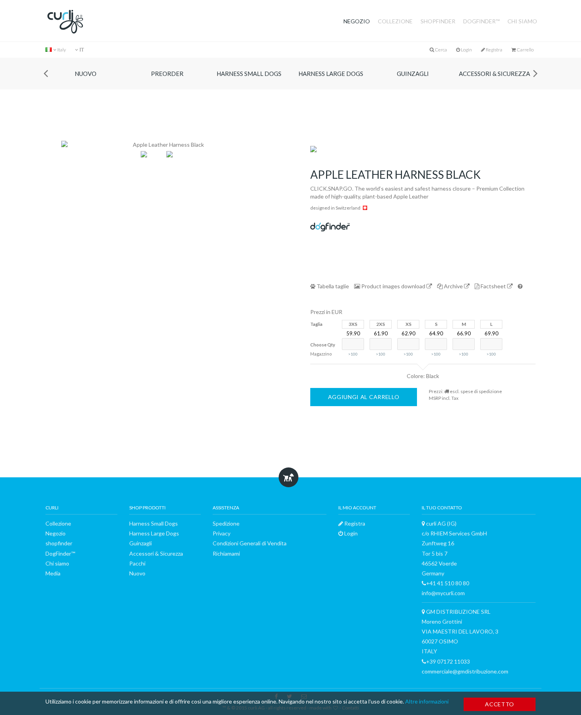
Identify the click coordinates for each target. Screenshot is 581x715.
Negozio (356, 21)
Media (52, 573)
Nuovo (86, 73)
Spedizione (226, 523)
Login (466, 50)
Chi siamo (522, 21)
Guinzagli (414, 73)
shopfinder (438, 21)
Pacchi (137, 563)
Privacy (221, 533)
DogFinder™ (481, 21)
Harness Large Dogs (332, 73)
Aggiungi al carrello (364, 396)
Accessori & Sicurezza (495, 73)
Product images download (393, 286)
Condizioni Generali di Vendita (250, 543)
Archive (453, 286)
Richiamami (226, 553)
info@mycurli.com (443, 593)
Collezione (395, 21)
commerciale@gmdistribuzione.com (465, 671)
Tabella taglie (332, 286)
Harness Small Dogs (250, 73)
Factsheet (493, 286)
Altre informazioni (427, 701)
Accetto (499, 704)
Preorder (168, 73)
